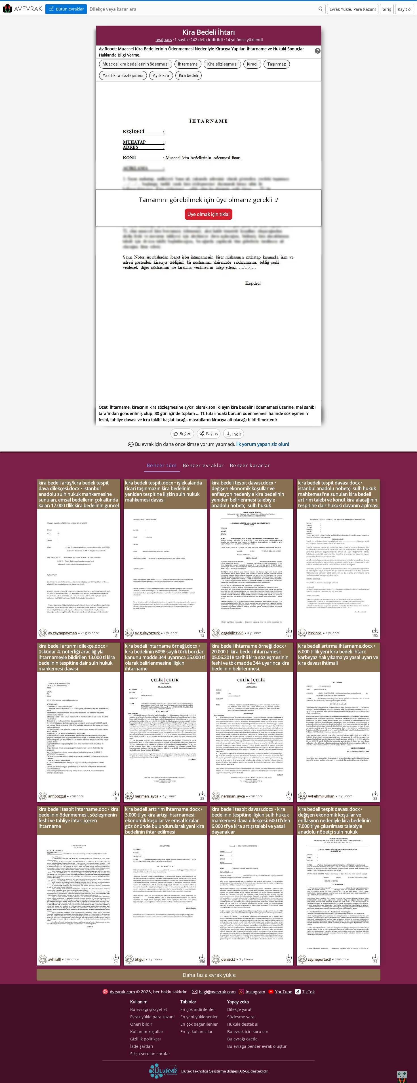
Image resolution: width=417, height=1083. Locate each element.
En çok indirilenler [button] (197, 1009)
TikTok (308, 991)
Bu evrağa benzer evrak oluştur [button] (257, 1046)
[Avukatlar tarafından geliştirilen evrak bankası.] (22, 8)
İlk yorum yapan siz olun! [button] (262, 444)
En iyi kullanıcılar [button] (196, 1031)
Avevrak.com (122, 991)
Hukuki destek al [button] (242, 1024)
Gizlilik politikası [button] (145, 1039)
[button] (320, 9)
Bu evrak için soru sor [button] (247, 1031)
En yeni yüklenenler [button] (199, 1016)
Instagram (255, 991)
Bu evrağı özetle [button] (242, 1039)
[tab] (162, 465)
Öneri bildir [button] (141, 1024)
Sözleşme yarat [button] (241, 1016)
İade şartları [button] (141, 1046)
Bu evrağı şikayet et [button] (148, 1009)
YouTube (283, 991)
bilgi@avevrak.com (217, 991)
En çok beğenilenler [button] (199, 1024)
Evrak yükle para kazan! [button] (152, 1016)
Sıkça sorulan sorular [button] (150, 1053)
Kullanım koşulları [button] (147, 1031)
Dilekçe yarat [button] (239, 1009)
